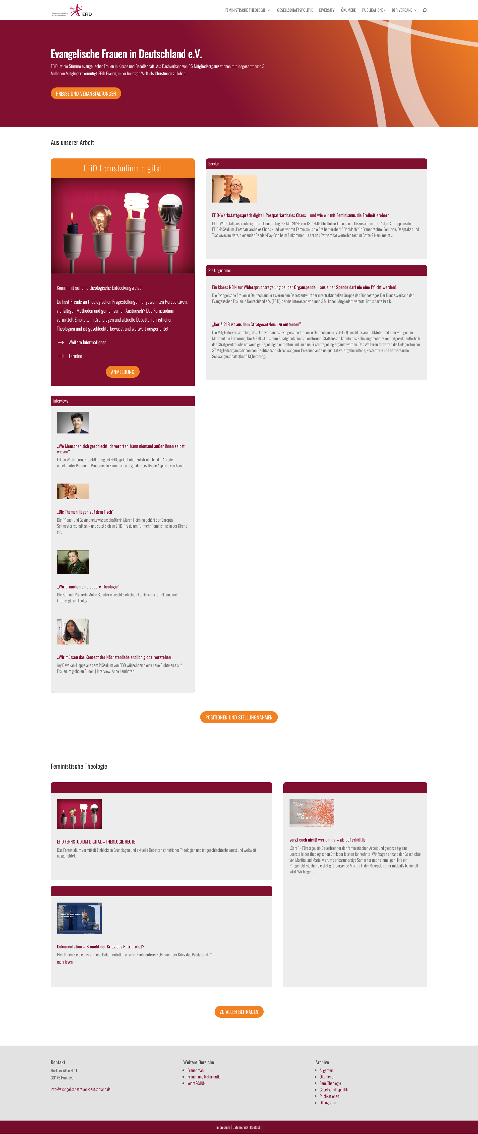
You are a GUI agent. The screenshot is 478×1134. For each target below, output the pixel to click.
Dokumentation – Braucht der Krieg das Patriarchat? (100, 946)
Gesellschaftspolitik (295, 10)
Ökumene (348, 10)
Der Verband (402, 10)
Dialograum (328, 1102)
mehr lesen (65, 962)
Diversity (327, 10)
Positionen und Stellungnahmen (239, 717)
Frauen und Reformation (204, 1076)
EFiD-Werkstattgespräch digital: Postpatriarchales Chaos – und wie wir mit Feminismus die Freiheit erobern (300, 215)
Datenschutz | (241, 1127)
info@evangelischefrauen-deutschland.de (81, 1089)
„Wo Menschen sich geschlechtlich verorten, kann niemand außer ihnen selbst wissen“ (121, 449)
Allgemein (327, 1070)
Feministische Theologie (245, 10)
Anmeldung (122, 371)
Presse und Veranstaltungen (86, 93)
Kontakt (255, 1127)
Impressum (223, 1127)
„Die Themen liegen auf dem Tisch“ (85, 511)
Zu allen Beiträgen (239, 1011)
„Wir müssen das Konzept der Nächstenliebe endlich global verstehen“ (115, 657)
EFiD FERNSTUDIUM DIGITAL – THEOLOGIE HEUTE (96, 841)
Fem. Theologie (330, 1083)
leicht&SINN (196, 1083)
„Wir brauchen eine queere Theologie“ (88, 586)
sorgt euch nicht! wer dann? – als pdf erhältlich (328, 839)
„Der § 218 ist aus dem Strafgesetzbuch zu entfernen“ (256, 324)
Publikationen (373, 10)
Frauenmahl (195, 1070)
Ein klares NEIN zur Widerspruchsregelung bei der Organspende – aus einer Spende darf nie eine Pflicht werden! (304, 287)
